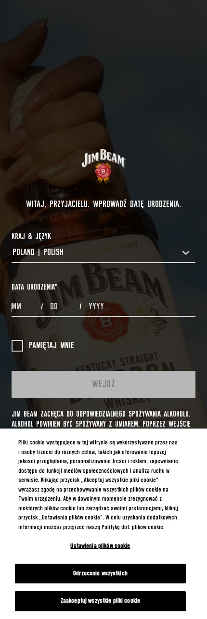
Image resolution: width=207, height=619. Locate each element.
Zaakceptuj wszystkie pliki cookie (100, 601)
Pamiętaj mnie (51, 345)
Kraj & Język (31, 236)
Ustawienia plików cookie (100, 546)
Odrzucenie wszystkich (100, 573)
